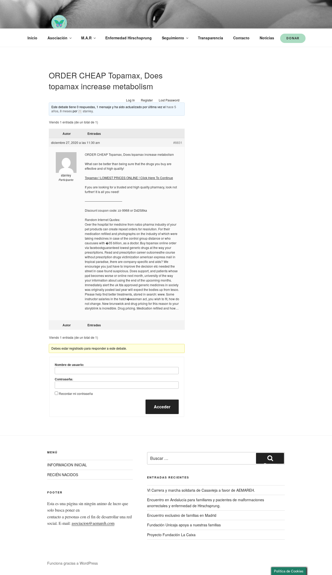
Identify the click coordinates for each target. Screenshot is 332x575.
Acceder (162, 407)
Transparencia (210, 37)
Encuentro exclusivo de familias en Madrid (181, 515)
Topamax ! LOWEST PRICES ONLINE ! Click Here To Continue (129, 177)
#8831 (177, 142)
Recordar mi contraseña (76, 393)
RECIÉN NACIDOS (62, 474)
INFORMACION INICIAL (67, 464)
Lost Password (169, 100)
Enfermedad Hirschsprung (128, 37)
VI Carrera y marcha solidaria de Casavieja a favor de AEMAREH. (201, 490)
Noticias (267, 37)
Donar (292, 38)
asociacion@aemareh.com (93, 523)
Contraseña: (64, 379)
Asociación (57, 37)
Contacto (241, 37)
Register (147, 100)
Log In (130, 100)
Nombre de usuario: (69, 364)
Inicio (32, 37)
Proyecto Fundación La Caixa (171, 534)
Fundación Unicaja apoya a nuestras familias (184, 524)
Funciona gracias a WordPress (72, 563)
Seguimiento (173, 37)
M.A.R (86, 37)
